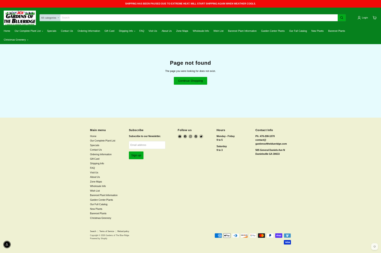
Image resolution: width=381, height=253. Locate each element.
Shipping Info (126, 31)
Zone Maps (182, 31)
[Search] (342, 17)
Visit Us (153, 31)
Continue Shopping (190, 80)
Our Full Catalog (298, 31)
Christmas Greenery (15, 39)
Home (7, 31)
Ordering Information (89, 31)
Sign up (136, 155)
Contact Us (67, 31)
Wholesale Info (201, 31)
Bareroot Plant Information (242, 31)
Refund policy (123, 231)
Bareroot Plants (336, 31)
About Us (167, 31)
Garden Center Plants (273, 31)
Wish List (218, 31)
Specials (51, 31)
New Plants (317, 31)
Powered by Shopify (98, 238)
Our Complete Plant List (28, 31)
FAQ (141, 31)
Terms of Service (106, 231)
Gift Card (109, 31)
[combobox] (199, 17)
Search (93, 231)
